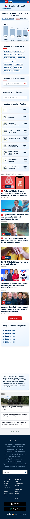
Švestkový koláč (20, 466)
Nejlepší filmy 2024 (19, 444)
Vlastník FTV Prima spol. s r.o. (8, 494)
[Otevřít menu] (2, 2)
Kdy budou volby (9, 451)
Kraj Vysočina (18, 54)
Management (18, 479)
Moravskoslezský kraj (9, 61)
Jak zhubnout (9, 444)
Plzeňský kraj (7, 67)
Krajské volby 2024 (9, 330)
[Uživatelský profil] (24, 2)
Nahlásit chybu (7, 497)
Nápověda (17, 491)
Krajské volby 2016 (9, 336)
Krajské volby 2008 (9, 342)
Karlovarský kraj (8, 54)
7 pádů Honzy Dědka (20, 454)
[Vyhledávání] (20, 2)
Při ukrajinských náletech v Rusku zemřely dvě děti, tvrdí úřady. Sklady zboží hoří (14, 423)
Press (16, 481)
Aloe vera (22, 459)
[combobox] (14, 84)
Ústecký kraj (7, 70)
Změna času (10, 449)
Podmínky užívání (8, 488)
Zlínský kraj (16, 70)
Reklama (6, 483)
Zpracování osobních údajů (18, 488)
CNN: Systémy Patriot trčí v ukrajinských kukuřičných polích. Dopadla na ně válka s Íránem (13, 408)
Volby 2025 (11, 456)
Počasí (21, 449)
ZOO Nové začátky (20, 451)
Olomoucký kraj (8, 64)
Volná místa (6, 481)
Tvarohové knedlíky (21, 464)
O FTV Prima (7, 479)
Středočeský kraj (18, 67)
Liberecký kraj (21, 57)
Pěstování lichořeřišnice (15, 461)
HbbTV (5, 485)
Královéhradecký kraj (9, 57)
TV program (20, 446)
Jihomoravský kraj (18, 51)
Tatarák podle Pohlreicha (12, 459)
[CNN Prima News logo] (8, 1)
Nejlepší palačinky (10, 466)
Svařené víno (18, 456)
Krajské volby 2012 (9, 339)
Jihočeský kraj (7, 51)
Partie (16, 449)
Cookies (6, 491)
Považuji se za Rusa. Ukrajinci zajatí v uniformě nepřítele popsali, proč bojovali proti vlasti (14, 415)
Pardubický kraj (18, 64)
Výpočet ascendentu (9, 464)
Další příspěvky (14, 318)
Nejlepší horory (11, 446)
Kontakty (17, 485)
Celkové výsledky (6, 8)
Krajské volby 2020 (9, 333)
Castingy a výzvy (19, 483)
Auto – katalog (9, 454)
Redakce (17, 493)
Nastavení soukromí (17, 497)
